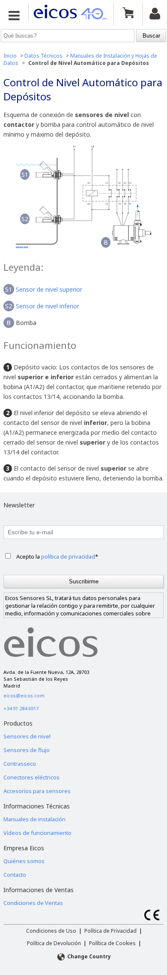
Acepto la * (57, 556)
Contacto (14, 874)
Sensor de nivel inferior (47, 306)
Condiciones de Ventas (33, 903)
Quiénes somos (24, 861)
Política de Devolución (54, 943)
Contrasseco (19, 763)
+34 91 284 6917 (21, 708)
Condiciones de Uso (51, 930)
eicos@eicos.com (24, 695)
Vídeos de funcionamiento (37, 833)
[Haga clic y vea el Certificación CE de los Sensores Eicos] (151, 918)
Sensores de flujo (26, 750)
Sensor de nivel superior (49, 289)
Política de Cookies (112, 943)
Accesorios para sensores (37, 791)
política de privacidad (68, 556)
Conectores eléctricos (31, 777)
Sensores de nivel (27, 736)
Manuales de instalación (34, 819)
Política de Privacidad (110, 930)
